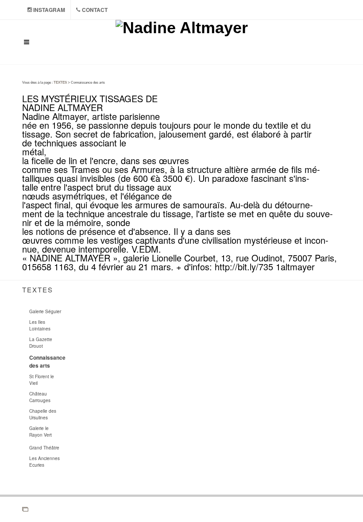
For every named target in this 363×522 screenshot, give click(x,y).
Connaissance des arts (47, 361)
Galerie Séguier (45, 311)
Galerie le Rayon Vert (40, 431)
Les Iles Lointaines (39, 325)
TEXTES (61, 82)
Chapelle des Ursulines (42, 414)
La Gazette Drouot (40, 342)
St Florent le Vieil (41, 379)
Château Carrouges (39, 397)
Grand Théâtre (44, 448)
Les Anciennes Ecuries (44, 461)
